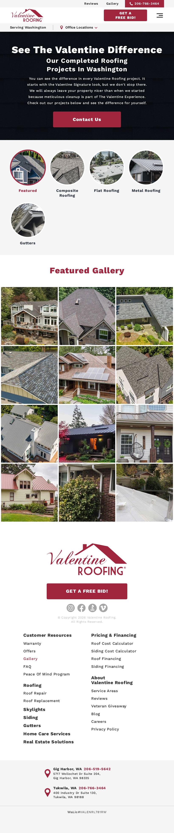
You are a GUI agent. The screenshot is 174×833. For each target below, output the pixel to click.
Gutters (28, 243)
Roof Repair (34, 693)
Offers (29, 651)
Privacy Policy (105, 729)
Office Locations (79, 27)
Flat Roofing (106, 190)
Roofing (32, 685)
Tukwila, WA (65, 788)
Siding (30, 717)
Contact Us (87, 119)
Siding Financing (107, 666)
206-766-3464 (147, 3)
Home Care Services (46, 733)
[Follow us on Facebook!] (81, 608)
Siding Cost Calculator (113, 651)
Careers (98, 721)
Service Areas (104, 691)
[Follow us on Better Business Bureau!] (92, 608)
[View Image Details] (29, 316)
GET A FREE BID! (125, 15)
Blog (95, 714)
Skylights (34, 709)
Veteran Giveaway (108, 706)
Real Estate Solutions (48, 741)
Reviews (91, 3)
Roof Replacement (41, 700)
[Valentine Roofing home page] (27, 15)
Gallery (112, 3)
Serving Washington (28, 27)
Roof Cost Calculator (112, 643)
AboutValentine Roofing (112, 680)
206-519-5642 (97, 769)
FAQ (27, 666)
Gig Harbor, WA (67, 769)
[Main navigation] (160, 15)
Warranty (32, 643)
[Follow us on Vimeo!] (103, 608)
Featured (28, 190)
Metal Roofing (146, 190)
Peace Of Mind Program (46, 674)
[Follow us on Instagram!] (70, 608)
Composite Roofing (67, 193)
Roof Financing (106, 658)
